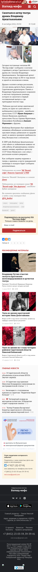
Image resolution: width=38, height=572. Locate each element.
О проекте (10, 527)
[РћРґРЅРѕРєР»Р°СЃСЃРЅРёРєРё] (6, 239)
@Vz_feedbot (7, 198)
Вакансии (19, 527)
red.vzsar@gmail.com (12, 474)
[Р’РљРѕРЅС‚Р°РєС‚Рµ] (3, 239)
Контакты (9, 530)
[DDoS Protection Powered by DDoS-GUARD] (19, 569)
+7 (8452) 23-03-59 (11, 471)
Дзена (4, 179)
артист (13, 210)
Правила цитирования (23, 530)
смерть (5, 203)
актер (21, 203)
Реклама (29, 527)
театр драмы (13, 203)
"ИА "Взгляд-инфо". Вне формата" (17, 185)
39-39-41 (25, 471)
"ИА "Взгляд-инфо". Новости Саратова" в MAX (16, 171)
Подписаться (19, 230)
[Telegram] (9, 239)
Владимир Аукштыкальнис (11, 207)
